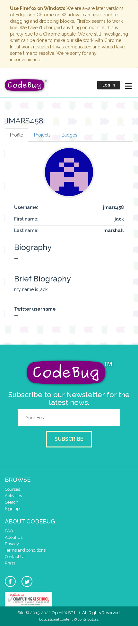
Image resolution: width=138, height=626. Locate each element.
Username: (26, 207)
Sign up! (13, 508)
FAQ (9, 531)
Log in (108, 85)
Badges (69, 135)
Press (10, 563)
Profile (16, 135)
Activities (13, 495)
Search (11, 502)
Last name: (26, 230)
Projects (42, 135)
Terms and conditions (25, 550)
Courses (12, 489)
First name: (26, 218)
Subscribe (69, 439)
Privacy (12, 543)
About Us (13, 537)
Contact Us (15, 556)
